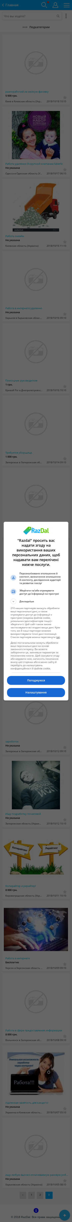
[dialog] (36, 611)
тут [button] (58, 637)
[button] (36, 601)
